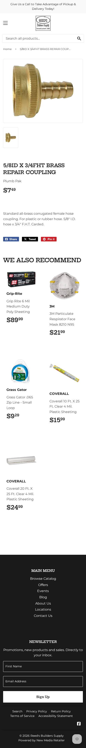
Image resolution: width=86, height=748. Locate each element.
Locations (43, 609)
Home (7, 49)
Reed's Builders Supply (47, 735)
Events (43, 591)
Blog (43, 597)
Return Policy (61, 711)
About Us (43, 603)
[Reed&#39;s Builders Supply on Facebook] (79, 724)
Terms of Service (22, 716)
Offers (43, 585)
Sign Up (43, 697)
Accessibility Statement (55, 716)
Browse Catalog (43, 579)
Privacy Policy (36, 711)
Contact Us (43, 616)
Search (17, 711)
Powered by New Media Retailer (41, 740)
